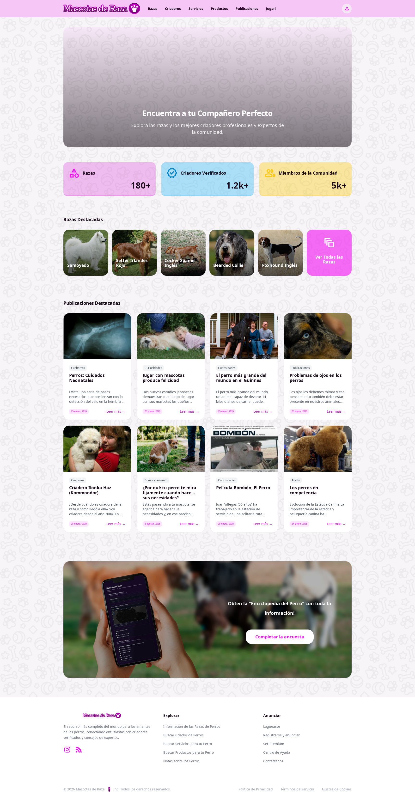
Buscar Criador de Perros (183, 735)
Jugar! (271, 8)
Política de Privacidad (255, 789)
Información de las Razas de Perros (191, 726)
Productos (219, 8)
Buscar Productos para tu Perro (188, 752)
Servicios (196, 8)
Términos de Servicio (297, 789)
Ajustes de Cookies (337, 789)
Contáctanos (273, 761)
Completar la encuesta (279, 637)
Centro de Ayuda (276, 752)
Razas (152, 8)
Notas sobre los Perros (181, 761)
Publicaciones (247, 8)
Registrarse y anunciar (281, 735)
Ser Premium (273, 743)
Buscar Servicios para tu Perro (187, 743)
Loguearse (271, 726)
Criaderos (173, 8)
